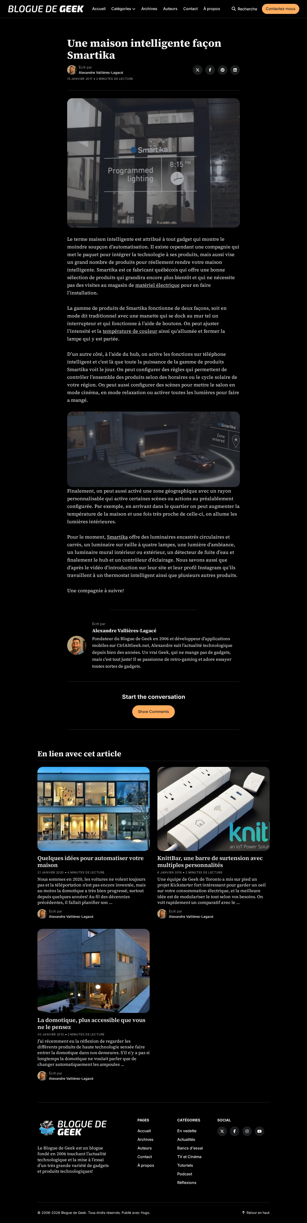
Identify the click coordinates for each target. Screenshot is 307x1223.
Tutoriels (185, 1165)
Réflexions (186, 1182)
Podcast (184, 1173)
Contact (190, 8)
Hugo (145, 1213)
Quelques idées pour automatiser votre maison (90, 861)
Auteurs (170, 8)
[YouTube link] (259, 1131)
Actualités (186, 1139)
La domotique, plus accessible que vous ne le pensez (91, 1023)
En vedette (186, 1130)
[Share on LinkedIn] (235, 70)
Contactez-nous (280, 8)
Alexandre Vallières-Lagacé (101, 72)
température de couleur (130, 331)
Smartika (117, 537)
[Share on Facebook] (210, 70)
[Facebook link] (234, 1131)
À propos (211, 8)
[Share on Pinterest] (222, 70)
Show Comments (153, 711)
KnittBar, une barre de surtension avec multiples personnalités (210, 861)
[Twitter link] (222, 1131)
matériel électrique (157, 285)
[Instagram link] (247, 1131)
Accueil (99, 8)
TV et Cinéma (189, 1156)
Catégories (121, 8)
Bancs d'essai (190, 1148)
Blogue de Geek (73, 1213)
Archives (149, 8)
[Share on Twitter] (197, 70)
